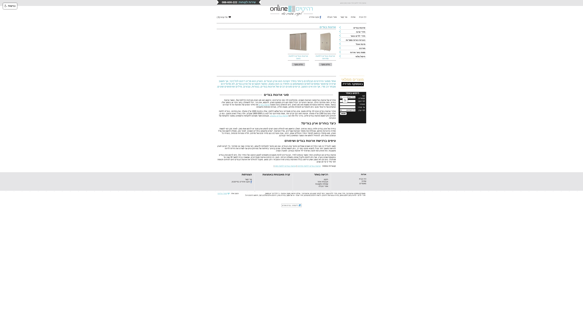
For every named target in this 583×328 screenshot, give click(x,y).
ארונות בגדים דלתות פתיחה (325, 57)
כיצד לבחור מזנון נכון (317, 193)
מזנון (341, 3)
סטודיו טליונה (222, 194)
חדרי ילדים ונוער (358, 36)
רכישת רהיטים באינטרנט (312, 195)
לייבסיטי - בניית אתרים (290, 205)
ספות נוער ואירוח (357, 52)
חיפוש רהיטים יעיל (251, 195)
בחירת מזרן (281, 195)
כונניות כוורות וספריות (355, 40)
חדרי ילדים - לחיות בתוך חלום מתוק (352, 195)
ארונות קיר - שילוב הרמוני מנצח (298, 193)
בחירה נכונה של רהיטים (330, 195)
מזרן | (344, 3)
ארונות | (363, 3)
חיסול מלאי (360, 56)
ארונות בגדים (359, 28)
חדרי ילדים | (357, 3)
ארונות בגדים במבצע (279, 116)
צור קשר (343, 17)
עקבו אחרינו (314, 17)
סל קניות (224, 17)
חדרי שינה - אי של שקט (295, 195)
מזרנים (362, 48)
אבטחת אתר (322, 182)
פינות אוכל (360, 44)
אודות (353, 17)
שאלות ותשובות (321, 184)
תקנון (326, 179)
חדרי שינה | (350, 3)
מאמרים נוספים (359, 193)
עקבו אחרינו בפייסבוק (241, 182)
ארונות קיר (349, 193)
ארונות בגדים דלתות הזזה (298, 57)
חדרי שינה (360, 32)
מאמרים (362, 183)
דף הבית (362, 17)
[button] (10, 6)
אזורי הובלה (332, 17)
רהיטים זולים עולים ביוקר (267, 195)
